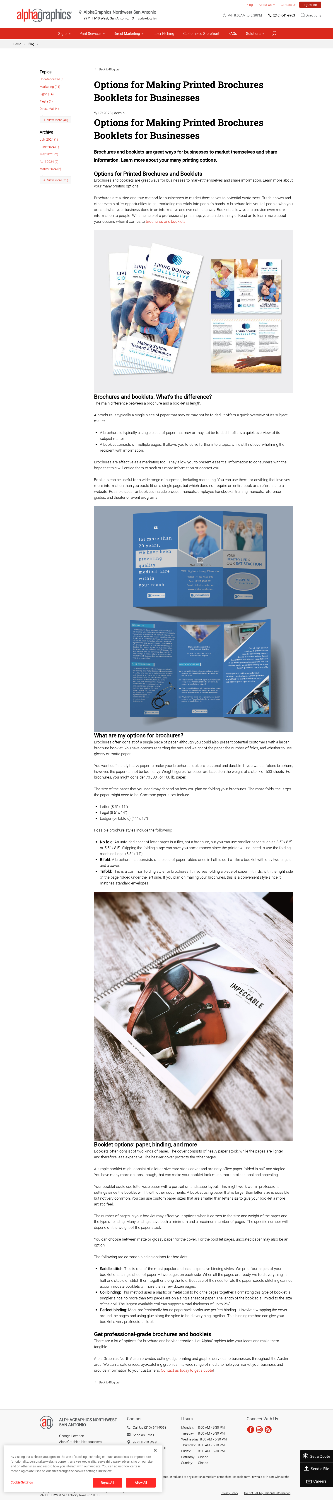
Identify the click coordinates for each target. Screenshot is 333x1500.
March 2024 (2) (50, 169)
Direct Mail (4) (49, 108)
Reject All (107, 1482)
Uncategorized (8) (52, 79)
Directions (313, 15)
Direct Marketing (127, 33)
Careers (320, 1481)
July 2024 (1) (49, 139)
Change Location (71, 1435)
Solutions (253, 33)
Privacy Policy (229, 1493)
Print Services (90, 33)
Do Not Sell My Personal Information (267, 1493)
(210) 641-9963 (284, 15)
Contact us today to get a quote (187, 1370)
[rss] (268, 1430)
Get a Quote (320, 1456)
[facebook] (251, 1430)
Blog (249, 4)
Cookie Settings (22, 1482)
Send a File (320, 1468)
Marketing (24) (50, 86)
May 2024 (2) (49, 154)
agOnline (310, 4)
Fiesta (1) (46, 101)
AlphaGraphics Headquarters (80, 1441)
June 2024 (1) (49, 147)
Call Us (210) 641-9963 (149, 1427)
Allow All (141, 1482)
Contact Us (288, 4)
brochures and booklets (166, 221)
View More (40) (57, 120)
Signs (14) (47, 94)
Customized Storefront (201, 33)
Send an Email (143, 1435)
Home (17, 44)
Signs (62, 33)
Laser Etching (163, 33)
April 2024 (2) (49, 161)
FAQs (233, 33)
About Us (265, 4)
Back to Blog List (109, 69)
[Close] (155, 1450)
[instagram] (259, 1430)
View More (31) (57, 180)
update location (147, 18)
